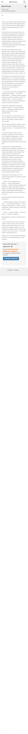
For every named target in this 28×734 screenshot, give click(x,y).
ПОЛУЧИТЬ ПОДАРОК (10, 258)
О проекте (10, 270)
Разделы (16, 270)
